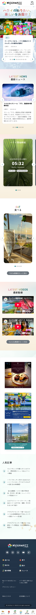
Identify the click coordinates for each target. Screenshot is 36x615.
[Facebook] (7, 552)
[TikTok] (29, 552)
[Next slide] (32, 59)
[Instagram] (13, 552)
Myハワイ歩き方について (9, 582)
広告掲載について (24, 596)
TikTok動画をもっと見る (18, 273)
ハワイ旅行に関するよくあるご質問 (26, 582)
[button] (10, 59)
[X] (18, 552)
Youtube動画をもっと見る (18, 342)
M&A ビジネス (6, 596)
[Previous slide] (3, 59)
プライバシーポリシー (9, 587)
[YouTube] (23, 552)
